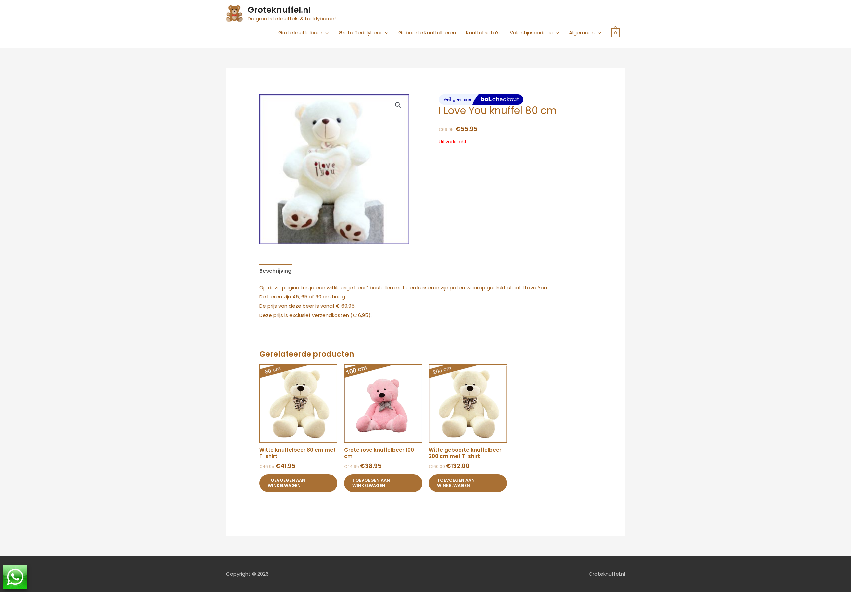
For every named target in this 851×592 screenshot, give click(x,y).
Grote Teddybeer (360, 32)
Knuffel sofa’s (483, 32)
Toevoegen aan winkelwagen (286, 483)
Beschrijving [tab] (275, 270)
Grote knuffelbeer (300, 32)
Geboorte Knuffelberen (427, 32)
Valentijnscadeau (531, 32)
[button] (398, 105)
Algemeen (582, 32)
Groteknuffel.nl (279, 10)
